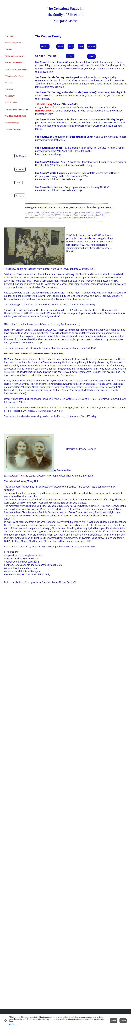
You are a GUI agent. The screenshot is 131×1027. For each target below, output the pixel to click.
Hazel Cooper (21, 156)
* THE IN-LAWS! (11, 102)
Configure (13, 1024)
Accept (113, 1021)
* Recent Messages (12, 122)
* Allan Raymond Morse (14, 56)
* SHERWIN (9, 89)
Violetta (91, 56)
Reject (123, 1021)
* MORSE (8, 49)
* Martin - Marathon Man (14, 63)
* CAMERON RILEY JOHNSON (15, 116)
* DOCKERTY (10, 96)
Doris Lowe (20, 196)
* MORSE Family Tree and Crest (17, 109)
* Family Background (13, 43)
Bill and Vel (20, 169)
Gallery (60, 46)
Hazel (81, 46)
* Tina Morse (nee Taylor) (14, 76)
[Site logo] (65, 25)
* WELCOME (9, 36)
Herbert (70, 56)
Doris (71, 46)
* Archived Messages (13, 129)
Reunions (44, 46)
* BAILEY (8, 83)
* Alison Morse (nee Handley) (16, 69)
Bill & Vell (91, 46)
